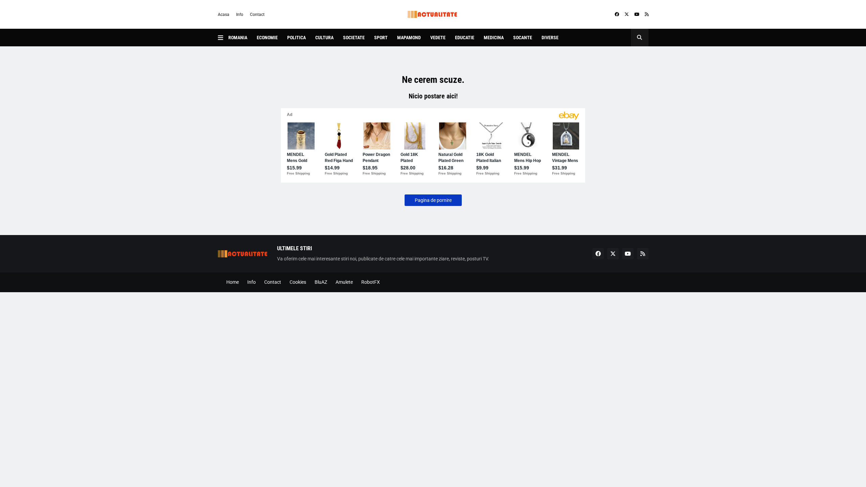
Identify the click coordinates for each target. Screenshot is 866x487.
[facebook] (617, 14)
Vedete (438, 37)
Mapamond (409, 37)
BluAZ (321, 282)
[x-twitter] (626, 14)
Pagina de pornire (433, 200)
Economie (267, 37)
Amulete (344, 282)
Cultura (324, 37)
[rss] (646, 14)
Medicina (494, 37)
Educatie (464, 37)
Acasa (223, 14)
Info (239, 14)
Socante (522, 37)
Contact (257, 14)
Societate (354, 37)
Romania (237, 37)
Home (232, 282)
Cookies (298, 282)
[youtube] (636, 14)
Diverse (550, 37)
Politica (296, 37)
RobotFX (370, 282)
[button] (223, 37)
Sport (381, 37)
